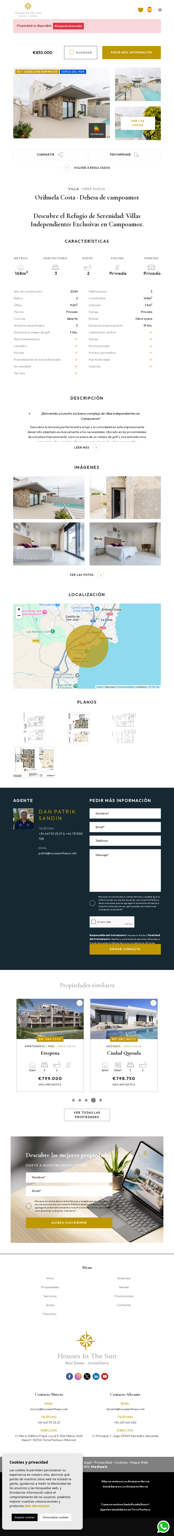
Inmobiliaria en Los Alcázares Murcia (125, 1486)
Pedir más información (131, 52)
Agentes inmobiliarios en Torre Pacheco (125, 1509)
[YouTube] (104, 1376)
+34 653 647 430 (125, 1422)
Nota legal (83, 1462)
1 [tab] (73, 1100)
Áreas (50, 1305)
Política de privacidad (84, 1204)
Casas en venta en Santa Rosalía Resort (125, 1504)
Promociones (124, 1296)
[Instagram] (78, 1376)
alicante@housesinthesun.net (125, 1409)
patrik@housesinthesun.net (57, 853)
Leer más (81, 447)
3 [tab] (86, 1100)
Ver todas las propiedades (87, 1115)
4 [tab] (93, 1100)
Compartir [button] (46, 154)
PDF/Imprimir (120, 154)
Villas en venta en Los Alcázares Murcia (125, 1481)
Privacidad (103, 1462)
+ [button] (19, 609)
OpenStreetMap (126, 686)
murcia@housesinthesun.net (48, 1409)
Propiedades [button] (50, 1287)
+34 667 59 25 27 (49, 1422)
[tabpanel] (50, 1045)
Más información (37, 1506)
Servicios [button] (50, 1296)
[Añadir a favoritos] (80, 1003)
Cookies (121, 1462)
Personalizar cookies (55, 1517)
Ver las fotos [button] (82, 575)
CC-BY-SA (153, 686)
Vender (124, 1287)
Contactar (124, 1305)
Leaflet (99, 686)
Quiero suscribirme (69, 1222)
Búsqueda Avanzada (68, 26)
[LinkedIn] (96, 1376)
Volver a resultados (92, 167)
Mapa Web (139, 1462)
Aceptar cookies (25, 1517)
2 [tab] (79, 1100)
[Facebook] (69, 1376)
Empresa (124, 1278)
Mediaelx (99, 1466)
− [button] (19, 615)
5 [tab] (100, 1100)
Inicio (50, 1278)
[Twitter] (87, 1376)
